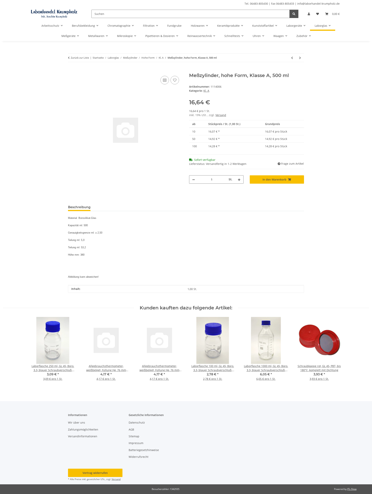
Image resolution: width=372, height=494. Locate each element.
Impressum (136, 443)
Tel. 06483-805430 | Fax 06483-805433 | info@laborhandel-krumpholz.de (292, 3)
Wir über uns (76, 422)
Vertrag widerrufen (95, 473)
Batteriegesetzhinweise (144, 450)
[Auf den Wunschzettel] (174, 80)
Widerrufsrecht (138, 457)
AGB (131, 429)
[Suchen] (293, 14)
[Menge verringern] (193, 179)
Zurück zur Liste (80, 57)
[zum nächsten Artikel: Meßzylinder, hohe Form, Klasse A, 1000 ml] (300, 58)
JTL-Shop (351, 489)
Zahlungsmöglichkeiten (83, 429)
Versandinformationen (82, 436)
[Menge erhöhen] (239, 179)
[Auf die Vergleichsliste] (164, 80)
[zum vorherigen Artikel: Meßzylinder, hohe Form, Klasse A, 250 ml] (292, 58)
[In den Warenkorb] (71, 70)
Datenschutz (137, 422)
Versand (220, 115)
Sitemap (134, 436)
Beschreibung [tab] (79, 207)
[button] (309, 14)
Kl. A (206, 90)
